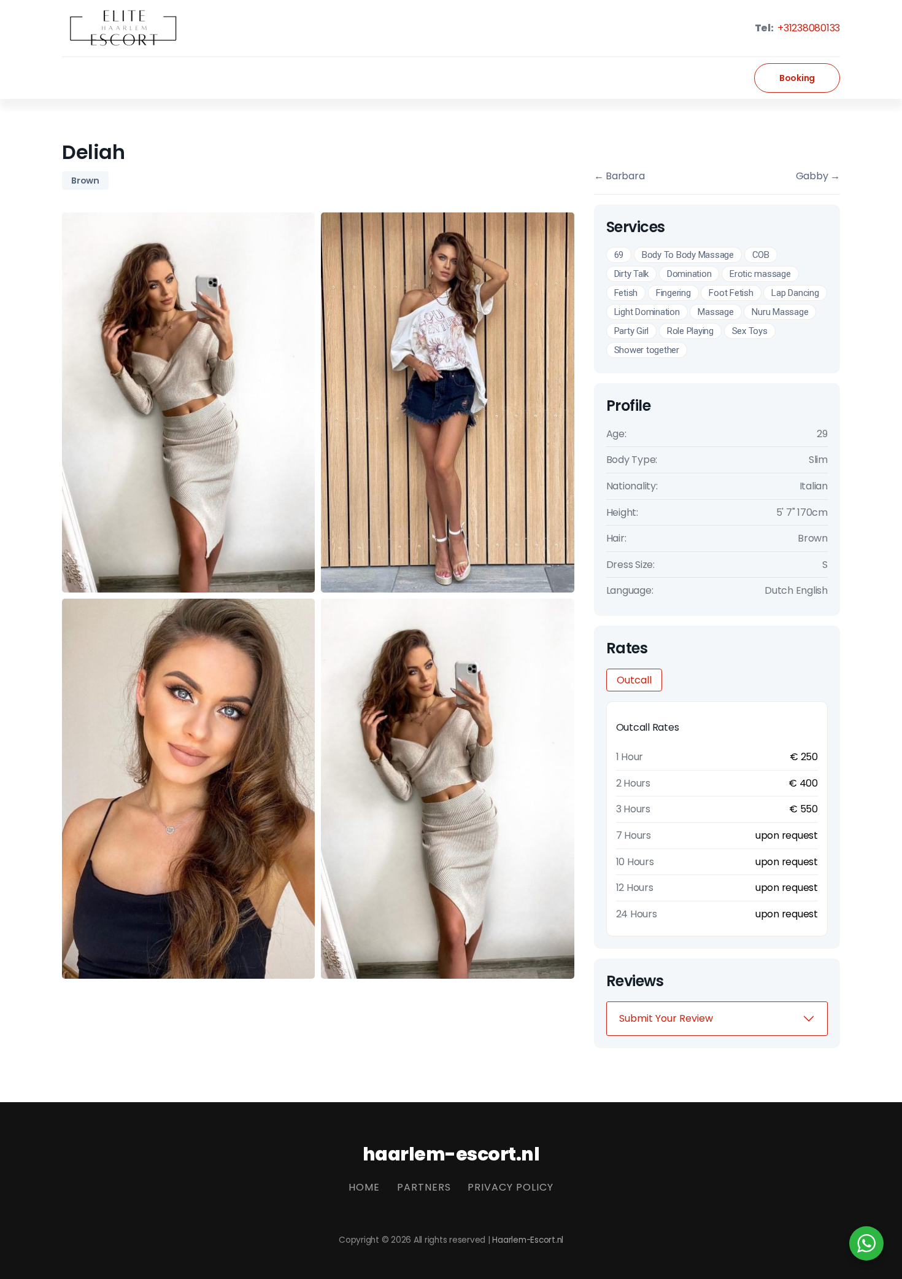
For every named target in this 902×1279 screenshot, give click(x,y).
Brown (85, 180)
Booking (797, 78)
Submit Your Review (666, 1018)
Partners (424, 1187)
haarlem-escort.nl (451, 1154)
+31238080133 (807, 28)
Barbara (619, 176)
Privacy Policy (510, 1187)
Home (364, 1187)
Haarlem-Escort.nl (527, 1240)
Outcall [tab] (634, 680)
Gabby (818, 176)
